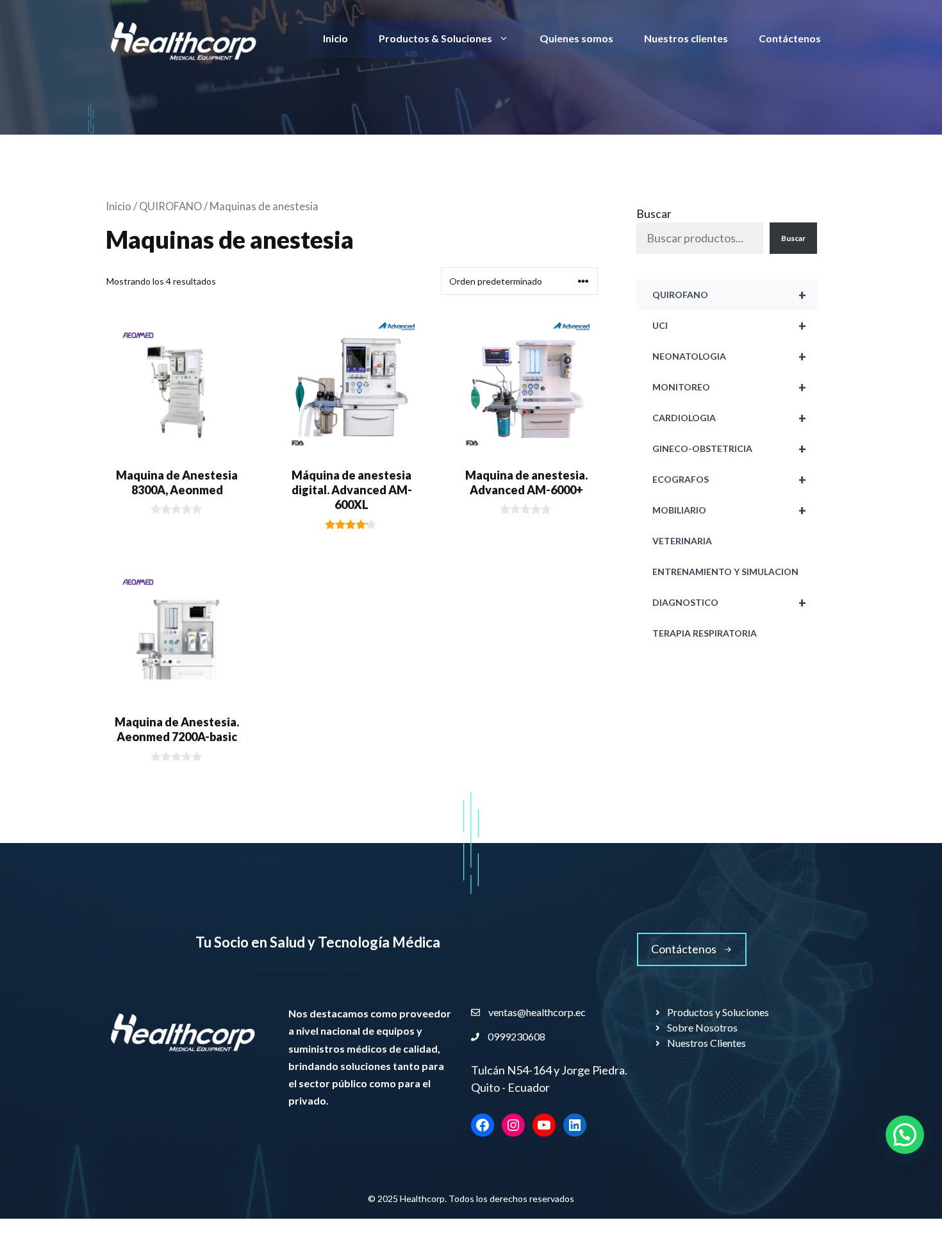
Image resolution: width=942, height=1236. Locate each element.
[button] (905, 1134)
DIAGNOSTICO (729, 602)
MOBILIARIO (729, 510)
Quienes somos (576, 38)
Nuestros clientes (686, 38)
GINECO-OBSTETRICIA (729, 448)
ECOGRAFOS (729, 479)
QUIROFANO (170, 206)
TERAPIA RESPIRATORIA (704, 633)
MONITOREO (729, 387)
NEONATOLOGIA (729, 356)
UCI (729, 325)
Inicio (335, 38)
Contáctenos (790, 38)
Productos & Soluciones (435, 38)
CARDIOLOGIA (729, 418)
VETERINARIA (682, 540)
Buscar (654, 213)
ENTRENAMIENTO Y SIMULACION (725, 571)
